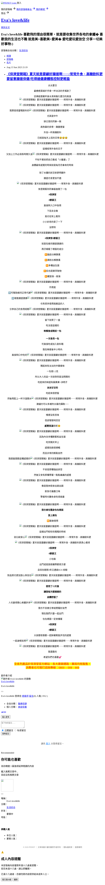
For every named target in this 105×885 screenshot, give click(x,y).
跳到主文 (5, 27)
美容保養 (22, 707)
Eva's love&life (15, 20)
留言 (31, 696)
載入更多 (5, 717)
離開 (16, 880)
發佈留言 (5, 734)
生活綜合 (23, 50)
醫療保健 (22, 704)
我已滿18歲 (6, 880)
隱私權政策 (67, 847)
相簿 (9, 56)
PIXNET (32, 847)
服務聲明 (78, 847)
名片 (9, 62)
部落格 (10, 59)
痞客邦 (25, 696)
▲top (3, 712)
